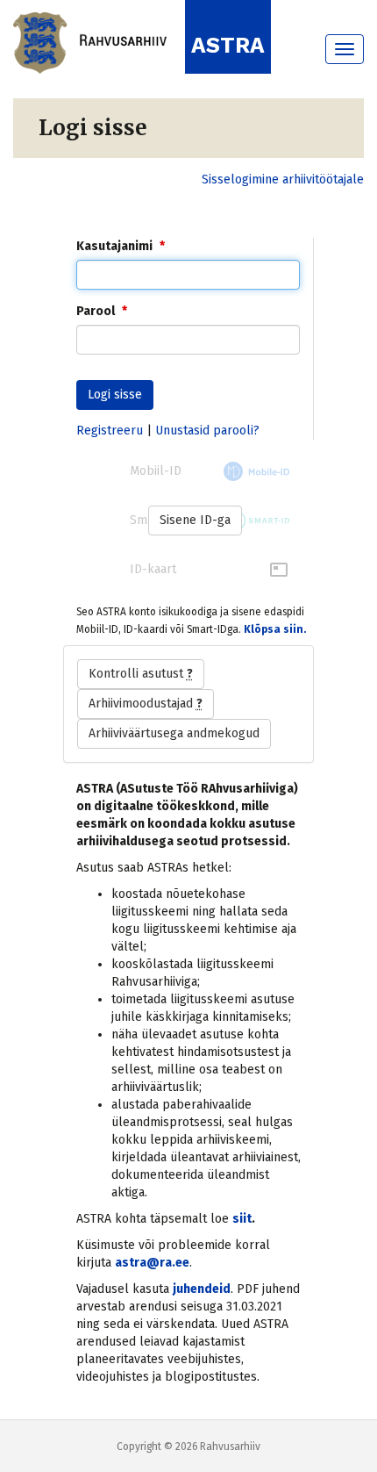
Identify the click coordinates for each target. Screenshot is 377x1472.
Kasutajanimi (114, 246)
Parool (95, 311)
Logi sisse (115, 394)
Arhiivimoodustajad (146, 703)
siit (242, 1218)
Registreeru (109, 430)
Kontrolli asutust (141, 673)
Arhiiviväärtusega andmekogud (174, 733)
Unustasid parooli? (207, 430)
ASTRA (228, 45)
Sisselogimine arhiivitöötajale (283, 179)
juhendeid (202, 1289)
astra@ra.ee (152, 1262)
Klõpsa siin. (275, 629)
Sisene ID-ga (195, 520)
